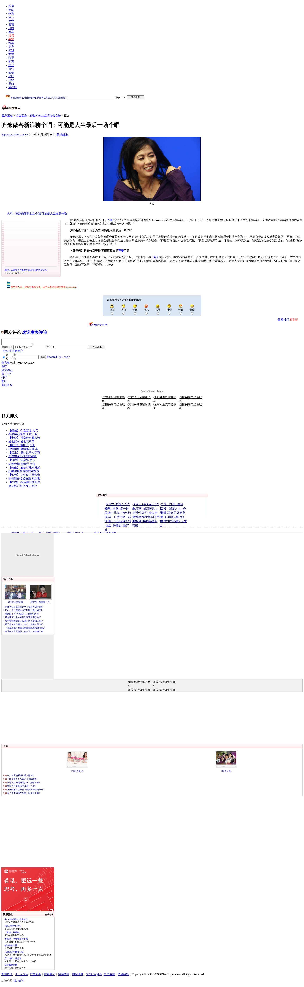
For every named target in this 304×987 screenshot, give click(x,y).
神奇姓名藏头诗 (30, 437)
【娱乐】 (14, 452)
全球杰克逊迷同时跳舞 (22, 456)
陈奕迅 (24, 459)
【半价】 (14, 437)
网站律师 (77, 974)
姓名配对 (14, 441)
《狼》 (155, 257)
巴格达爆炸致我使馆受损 (23, 471)
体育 (11, 13)
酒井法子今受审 (30, 452)
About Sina (21, 974)
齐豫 (110, 220)
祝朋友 (36, 478)
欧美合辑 (14, 463)
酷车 (35, 448)
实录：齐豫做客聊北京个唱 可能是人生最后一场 (37, 213)
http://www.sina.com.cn (14, 134)
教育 (11, 61)
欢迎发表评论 (34, 332)
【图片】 (14, 445)
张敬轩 (24, 463)
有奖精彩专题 (16, 434)
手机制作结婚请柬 (19, 478)
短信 (11, 72)
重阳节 (24, 445)
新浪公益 (19, 423)
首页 (11, 6)
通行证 (12, 87)
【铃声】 (14, 459)
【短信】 (14, 430)
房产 (11, 46)
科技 (11, 28)
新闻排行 (283, 319)
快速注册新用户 (13, 350)
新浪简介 (7, 974)
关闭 (4, 381)
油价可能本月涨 (30, 467)
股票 (11, 24)
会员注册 (109, 974)
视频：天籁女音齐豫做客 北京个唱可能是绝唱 (26, 270)
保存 (4, 366)
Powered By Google (58, 356)
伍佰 (32, 463)
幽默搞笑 (26, 448)
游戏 (11, 50)
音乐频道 (7, 115)
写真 (32, 445)
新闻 (11, 9)
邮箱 (11, 79)
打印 (4, 377)
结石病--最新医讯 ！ (145, 508)
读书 (11, 57)
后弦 (32, 459)
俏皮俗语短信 (16, 485)
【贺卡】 (14, 474)
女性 (11, 54)
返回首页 (7, 384)
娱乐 (11, 17)
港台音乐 (21, 115)
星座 (11, 65)
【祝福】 (14, 482)
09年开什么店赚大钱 (118, 521)
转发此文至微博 (99, 325)
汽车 (11, 43)
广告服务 (35, 974)
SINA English (94, 974)
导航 (11, 83)
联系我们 (49, 974)
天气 (11, 68)
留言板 (5, 362)
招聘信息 (63, 974)
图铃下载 (7, 423)
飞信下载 (31, 434)
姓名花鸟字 (27, 441)
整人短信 (31, 485)
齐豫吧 (294, 319)
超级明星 (14, 448)
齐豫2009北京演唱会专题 (45, 115)
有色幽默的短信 (30, 482)
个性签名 (26, 430)
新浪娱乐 (62, 134)
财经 (11, 20)
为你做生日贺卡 (30, 474)
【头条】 (14, 467)
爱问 (11, 76)
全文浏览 (7, 370)
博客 (11, 31)
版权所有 (19, 980)
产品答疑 (123, 974)
